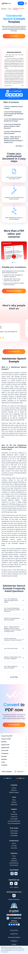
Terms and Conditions (14, 937)
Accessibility (14, 835)
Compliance (14, 941)
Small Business (13, 863)
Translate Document (14, 291)
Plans (14, 856)
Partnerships (14, 831)
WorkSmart (14, 804)
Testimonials (14, 833)
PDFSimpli (3, 8)
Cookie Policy (14, 934)
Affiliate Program (14, 792)
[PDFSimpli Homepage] (6, 3)
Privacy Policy (14, 930)
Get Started (14, 36)
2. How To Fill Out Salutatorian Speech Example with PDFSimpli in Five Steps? (13, 113)
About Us (14, 790)
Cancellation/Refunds (14, 821)
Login (21, 3)
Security (14, 944)
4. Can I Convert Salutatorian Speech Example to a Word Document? (12, 126)
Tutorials (14, 802)
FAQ (14, 812)
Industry (14, 858)
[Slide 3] (15, 262)
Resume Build (14, 865)
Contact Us (14, 816)
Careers (14, 788)
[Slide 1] (12, 262)
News (14, 800)
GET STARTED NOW (14, 351)
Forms (9, 8)
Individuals (14, 860)
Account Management (14, 823)
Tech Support (14, 819)
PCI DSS (14, 845)
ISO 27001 (14, 848)
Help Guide (14, 814)
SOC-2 (14, 843)
